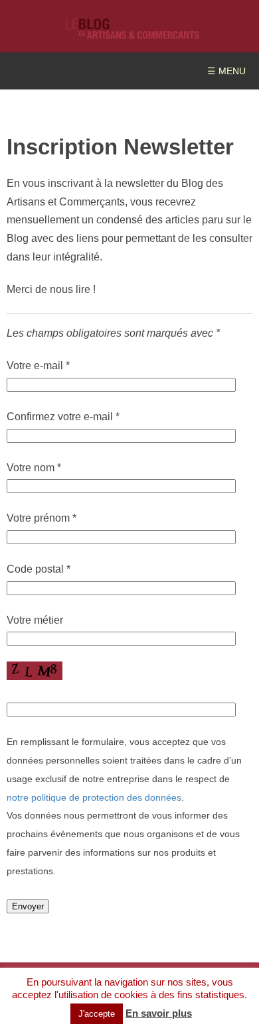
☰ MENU (226, 71)
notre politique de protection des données (94, 798)
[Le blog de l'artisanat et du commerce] (132, 33)
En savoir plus (159, 1013)
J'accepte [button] (96, 1014)
